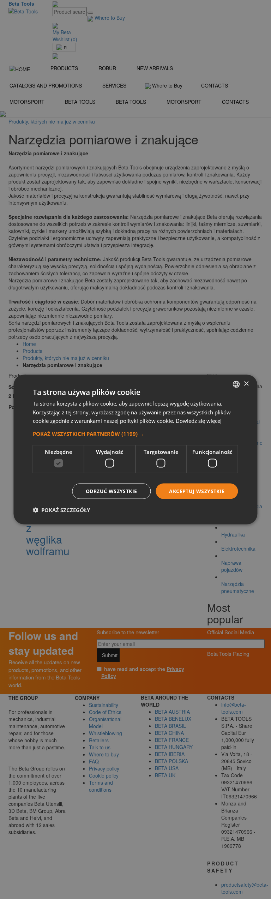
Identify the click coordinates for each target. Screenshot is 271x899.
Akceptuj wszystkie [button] (196, 490)
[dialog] (135, 449)
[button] (135, 434)
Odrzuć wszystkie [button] (111, 490)
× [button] (246, 383)
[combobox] (236, 384)
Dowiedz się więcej (199, 420)
